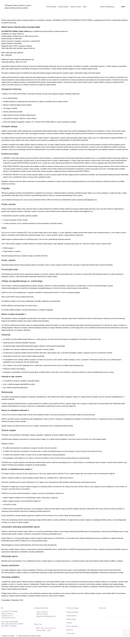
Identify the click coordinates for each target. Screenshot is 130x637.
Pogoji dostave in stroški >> (12, 251)
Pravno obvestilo (72, 626)
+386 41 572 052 (42, 614)
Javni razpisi (70, 633)
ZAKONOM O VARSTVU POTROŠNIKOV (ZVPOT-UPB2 (71, 20)
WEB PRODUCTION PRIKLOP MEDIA (30, 636)
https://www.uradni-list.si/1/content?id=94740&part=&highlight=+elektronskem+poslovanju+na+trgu (89, 572)
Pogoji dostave (71, 615)
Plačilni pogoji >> (9, 248)
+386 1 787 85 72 (42, 612)
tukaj (45, 541)
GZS (108, 20)
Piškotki (69, 623)
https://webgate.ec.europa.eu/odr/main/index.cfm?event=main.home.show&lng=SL (29, 545)
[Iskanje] (116, 7)
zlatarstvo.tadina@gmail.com (46, 616)
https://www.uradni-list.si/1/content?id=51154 (105, 570)
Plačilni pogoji (71, 619)
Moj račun (19, 195)
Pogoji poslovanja (72, 612)
